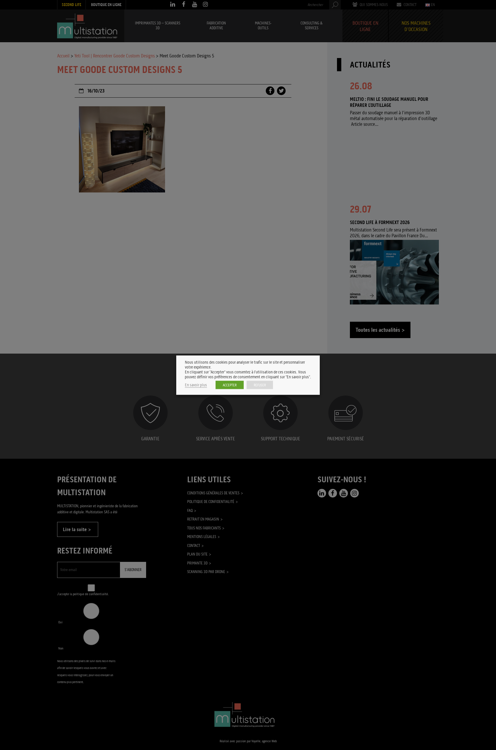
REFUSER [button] (260, 385)
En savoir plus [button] (196, 384)
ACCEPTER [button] (230, 385)
